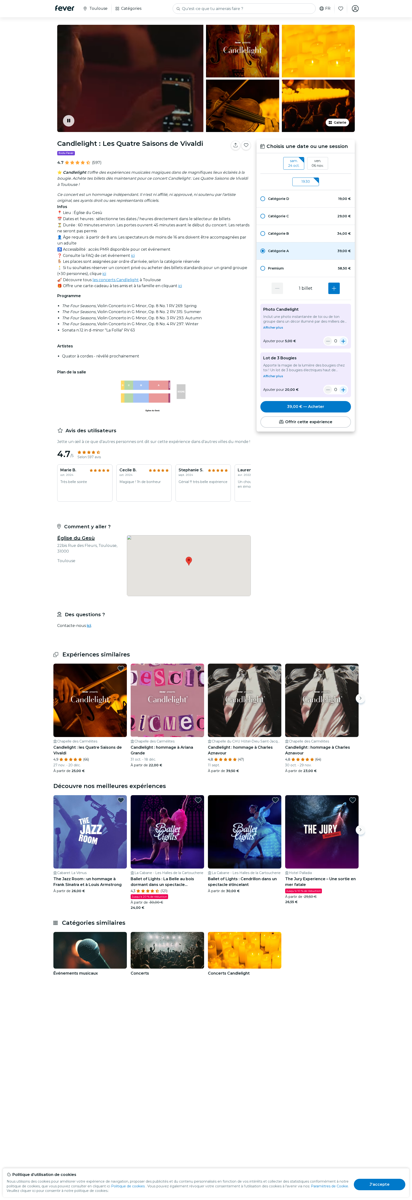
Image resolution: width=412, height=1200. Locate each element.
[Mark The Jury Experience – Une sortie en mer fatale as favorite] (353, 800)
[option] (306, 198)
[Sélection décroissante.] (277, 288)
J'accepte (379, 1184)
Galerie (340, 122)
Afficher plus (273, 327)
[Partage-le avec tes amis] (235, 145)
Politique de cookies (128, 1186)
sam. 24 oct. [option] (293, 163)
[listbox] (305, 163)
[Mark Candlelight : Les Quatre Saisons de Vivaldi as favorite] (246, 145)
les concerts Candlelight (116, 280)
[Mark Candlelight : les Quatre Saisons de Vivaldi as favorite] (121, 669)
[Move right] (360, 698)
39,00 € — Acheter (305, 406)
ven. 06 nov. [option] (318, 163)
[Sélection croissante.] (334, 288)
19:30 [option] (305, 181)
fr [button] (327, 8)
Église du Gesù (76, 538)
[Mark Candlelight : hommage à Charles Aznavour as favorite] (275, 669)
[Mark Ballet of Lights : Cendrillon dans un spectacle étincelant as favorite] (275, 800)
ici (133, 255)
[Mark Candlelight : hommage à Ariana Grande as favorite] (198, 669)
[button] (306, 198)
